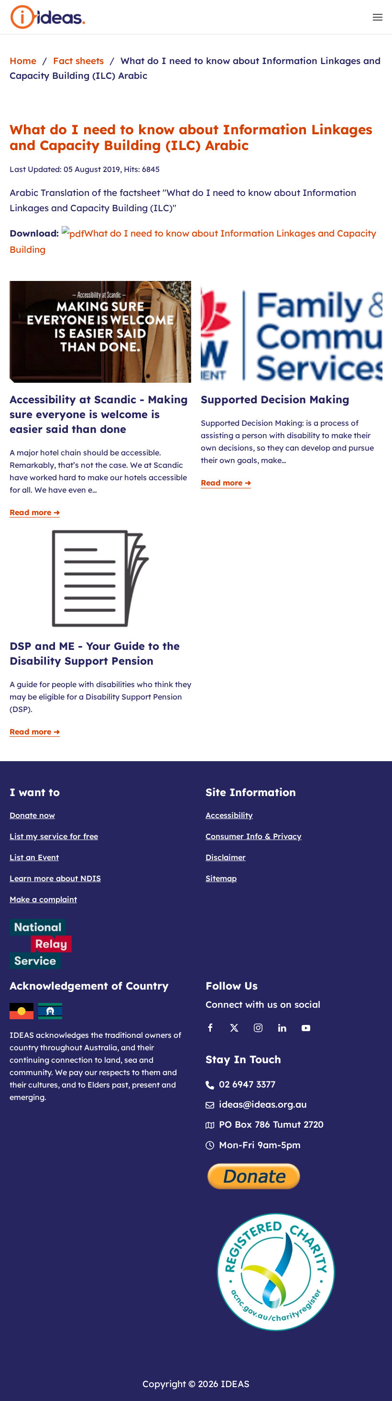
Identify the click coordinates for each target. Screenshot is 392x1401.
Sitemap (221, 878)
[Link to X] (234, 1027)
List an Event (34, 857)
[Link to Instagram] (258, 1027)
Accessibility (229, 815)
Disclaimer (226, 857)
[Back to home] (48, 17)
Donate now (32, 815)
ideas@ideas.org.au (263, 1104)
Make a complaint (43, 899)
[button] (377, 17)
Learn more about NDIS (55, 878)
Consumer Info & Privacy (254, 836)
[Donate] (254, 1175)
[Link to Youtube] (306, 1027)
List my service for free (54, 836)
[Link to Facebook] (210, 1027)
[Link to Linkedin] (282, 1027)
